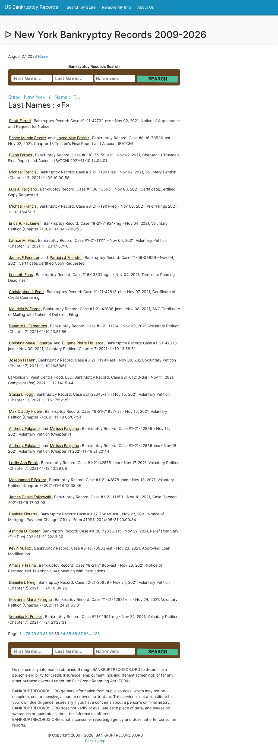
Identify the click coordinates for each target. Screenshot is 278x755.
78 (28, 633)
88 (86, 633)
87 (80, 633)
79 (33, 633)
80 (39, 633)
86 (74, 633)
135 (96, 633)
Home (43, 56)
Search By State (82, 7)
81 (45, 633)
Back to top (95, 740)
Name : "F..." (68, 97)
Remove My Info (117, 7)
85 (68, 633)
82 (51, 633)
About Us (146, 7)
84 (62, 633)
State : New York (26, 97)
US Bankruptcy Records (31, 7)
